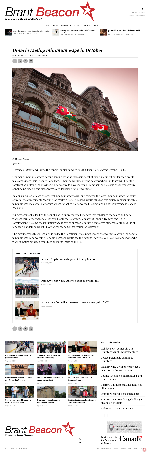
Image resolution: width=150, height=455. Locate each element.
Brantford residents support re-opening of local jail (50, 401)
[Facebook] (14, 61)
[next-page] (106, 415)
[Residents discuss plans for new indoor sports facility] (82, 392)
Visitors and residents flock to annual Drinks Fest (50, 378)
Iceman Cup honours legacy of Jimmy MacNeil (69, 259)
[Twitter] (20, 61)
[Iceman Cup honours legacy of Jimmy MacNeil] (27, 267)
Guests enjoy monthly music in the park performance (18, 401)
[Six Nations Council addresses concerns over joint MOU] (27, 310)
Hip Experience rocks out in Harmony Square (80, 378)
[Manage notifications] (144, 450)
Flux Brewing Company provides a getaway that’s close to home (120, 368)
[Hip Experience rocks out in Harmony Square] (82, 369)
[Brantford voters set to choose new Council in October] (19, 369)
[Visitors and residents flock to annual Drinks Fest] (51, 369)
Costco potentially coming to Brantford (117, 359)
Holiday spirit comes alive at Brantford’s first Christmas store (119, 350)
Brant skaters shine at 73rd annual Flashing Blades (31, 31)
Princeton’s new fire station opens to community (70, 280)
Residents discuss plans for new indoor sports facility (82, 401)
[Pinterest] (25, 61)
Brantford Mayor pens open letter (120, 393)
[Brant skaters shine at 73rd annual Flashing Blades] (8, 32)
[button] (143, 9)
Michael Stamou (22, 159)
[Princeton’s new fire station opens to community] (27, 288)
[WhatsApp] (31, 61)
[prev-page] (102, 415)
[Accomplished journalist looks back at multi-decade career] (103, 32)
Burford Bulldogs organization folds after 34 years (121, 386)
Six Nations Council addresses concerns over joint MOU (75, 302)
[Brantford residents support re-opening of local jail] (51, 392)
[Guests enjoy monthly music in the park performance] (19, 392)
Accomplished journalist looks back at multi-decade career (124, 31)
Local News (16, 55)
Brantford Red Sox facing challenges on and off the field (121, 401)
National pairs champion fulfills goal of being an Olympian (77, 31)
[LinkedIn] (80, 443)
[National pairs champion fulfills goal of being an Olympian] (55, 32)
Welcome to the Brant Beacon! (118, 408)
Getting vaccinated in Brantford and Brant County (121, 377)
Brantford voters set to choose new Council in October (18, 378)
